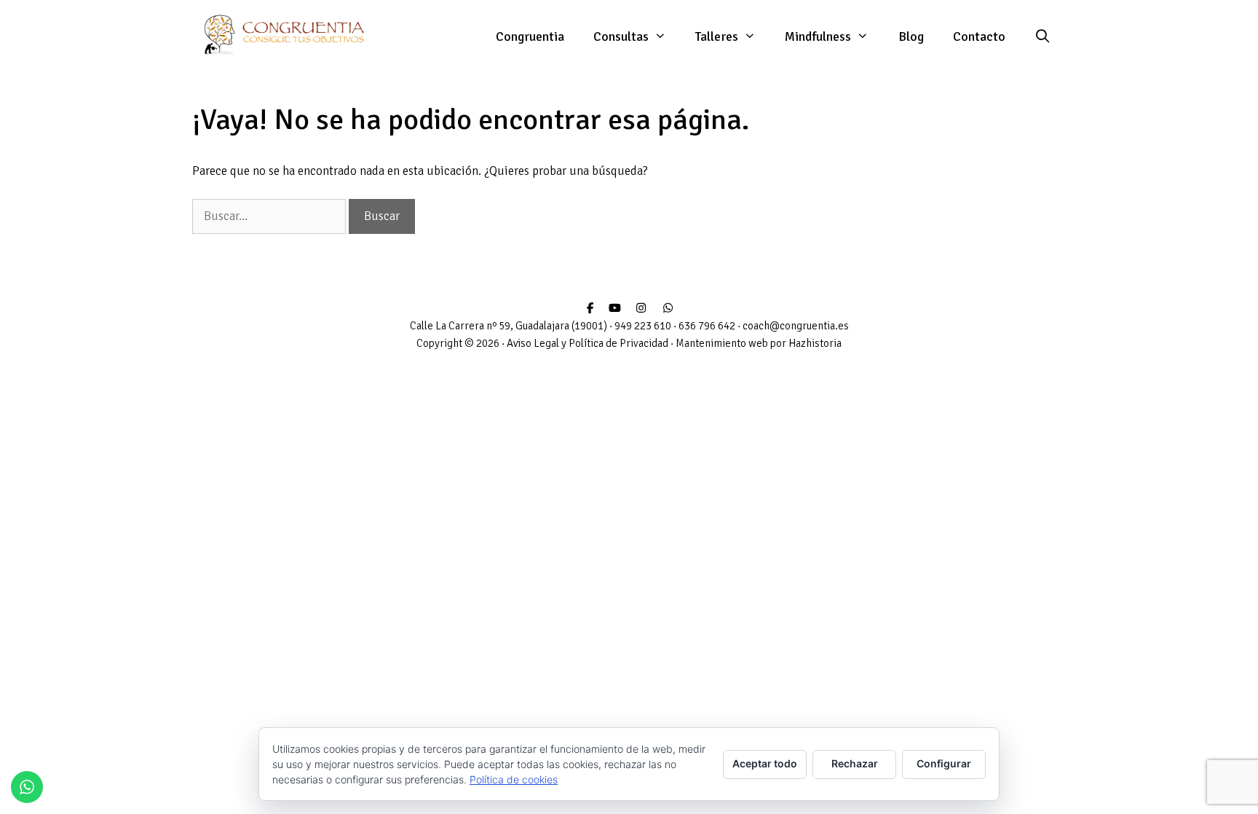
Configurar (944, 763)
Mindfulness (818, 36)
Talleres (716, 36)
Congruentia (530, 36)
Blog (911, 36)
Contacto (979, 36)
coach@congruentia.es (796, 325)
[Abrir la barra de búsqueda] (1043, 36)
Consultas (621, 36)
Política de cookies (514, 779)
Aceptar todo (764, 763)
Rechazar (854, 763)
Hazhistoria (815, 343)
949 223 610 (642, 325)
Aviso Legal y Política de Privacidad (587, 343)
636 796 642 (707, 325)
